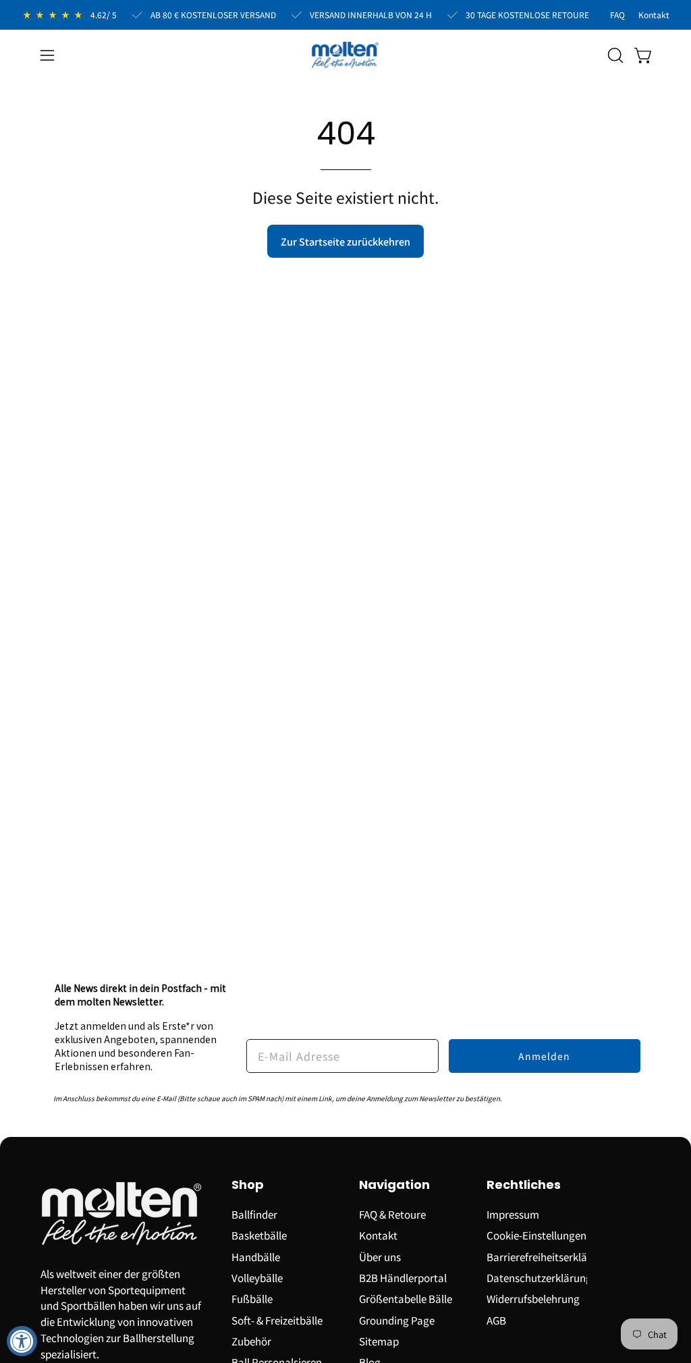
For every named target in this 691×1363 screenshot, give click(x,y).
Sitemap (379, 1340)
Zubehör (251, 1340)
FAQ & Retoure (392, 1213)
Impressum (513, 1213)
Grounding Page (397, 1319)
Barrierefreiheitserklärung (548, 1255)
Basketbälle (259, 1234)
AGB (496, 1319)
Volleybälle (257, 1277)
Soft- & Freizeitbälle (277, 1319)
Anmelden (544, 1056)
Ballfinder (254, 1213)
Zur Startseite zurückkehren (345, 241)
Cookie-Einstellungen (536, 1234)
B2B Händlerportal (403, 1277)
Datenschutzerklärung (539, 1277)
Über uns (380, 1255)
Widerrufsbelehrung (533, 1298)
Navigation (394, 1185)
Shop (247, 1185)
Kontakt (378, 1234)
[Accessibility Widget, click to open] (22, 1341)
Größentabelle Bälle (405, 1298)
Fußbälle (252, 1298)
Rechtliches (524, 1185)
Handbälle (255, 1255)
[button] (614, 55)
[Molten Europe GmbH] (345, 55)
